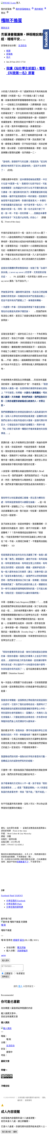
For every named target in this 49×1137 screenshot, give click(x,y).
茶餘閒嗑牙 (22, 951)
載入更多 (5, 960)
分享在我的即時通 (14, 907)
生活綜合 (22, 45)
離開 (15, 1132)
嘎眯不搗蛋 (11, 20)
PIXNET (12, 1098)
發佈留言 (5, 977)
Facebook (5, 895)
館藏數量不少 (22, 862)
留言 (22, 940)
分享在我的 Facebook (15, 901)
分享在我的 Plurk (14, 904)
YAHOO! (19, 895)
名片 (8, 57)
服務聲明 (28, 1100)
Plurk (12, 895)
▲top (3, 955)
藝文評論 (21, 947)
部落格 (9, 54)
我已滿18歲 (6, 1132)
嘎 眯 (3, 925)
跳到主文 (5, 28)
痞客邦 (16, 940)
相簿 (8, 51)
